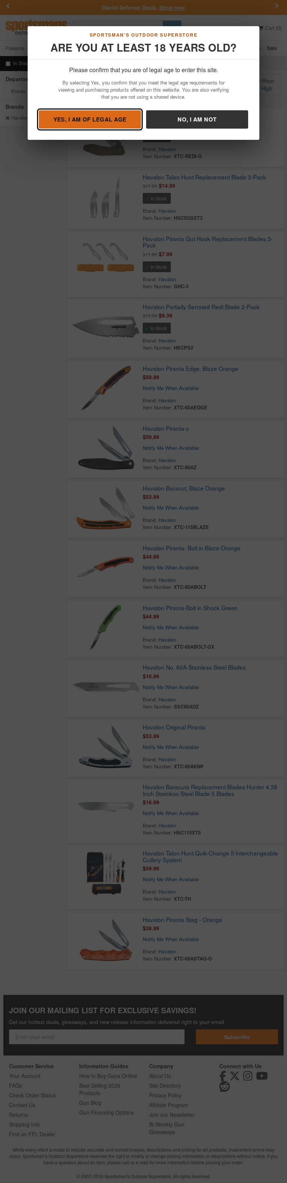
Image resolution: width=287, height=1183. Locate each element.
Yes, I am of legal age (90, 119)
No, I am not (197, 119)
